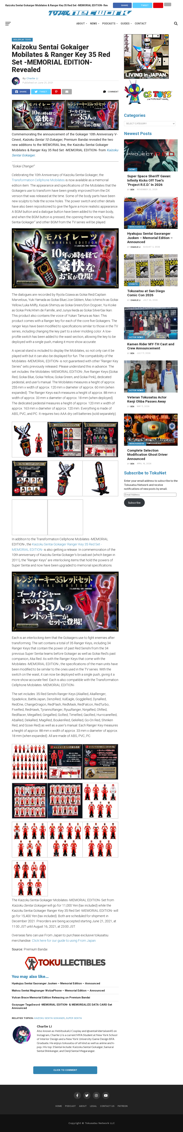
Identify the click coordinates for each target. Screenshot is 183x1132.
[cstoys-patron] (149, 106)
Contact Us (107, 1106)
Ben (132, 190)
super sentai (74, 1018)
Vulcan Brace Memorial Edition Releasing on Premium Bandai (51, 997)
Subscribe (134, 502)
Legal (93, 1106)
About (80, 23)
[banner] (146, 78)
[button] (38, 116)
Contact (141, 23)
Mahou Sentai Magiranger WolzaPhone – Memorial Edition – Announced (58, 990)
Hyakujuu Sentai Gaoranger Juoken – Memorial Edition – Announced (56, 983)
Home (58, 1106)
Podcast (70, 1106)
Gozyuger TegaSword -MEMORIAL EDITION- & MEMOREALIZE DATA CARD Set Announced (62, 1006)
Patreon (123, 1106)
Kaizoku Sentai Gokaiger (49, 1018)
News (93, 23)
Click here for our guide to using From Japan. (64, 940)
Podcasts (108, 23)
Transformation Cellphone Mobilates (38, 180)
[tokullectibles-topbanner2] (65, 970)
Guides (125, 23)
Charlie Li (32, 78)
